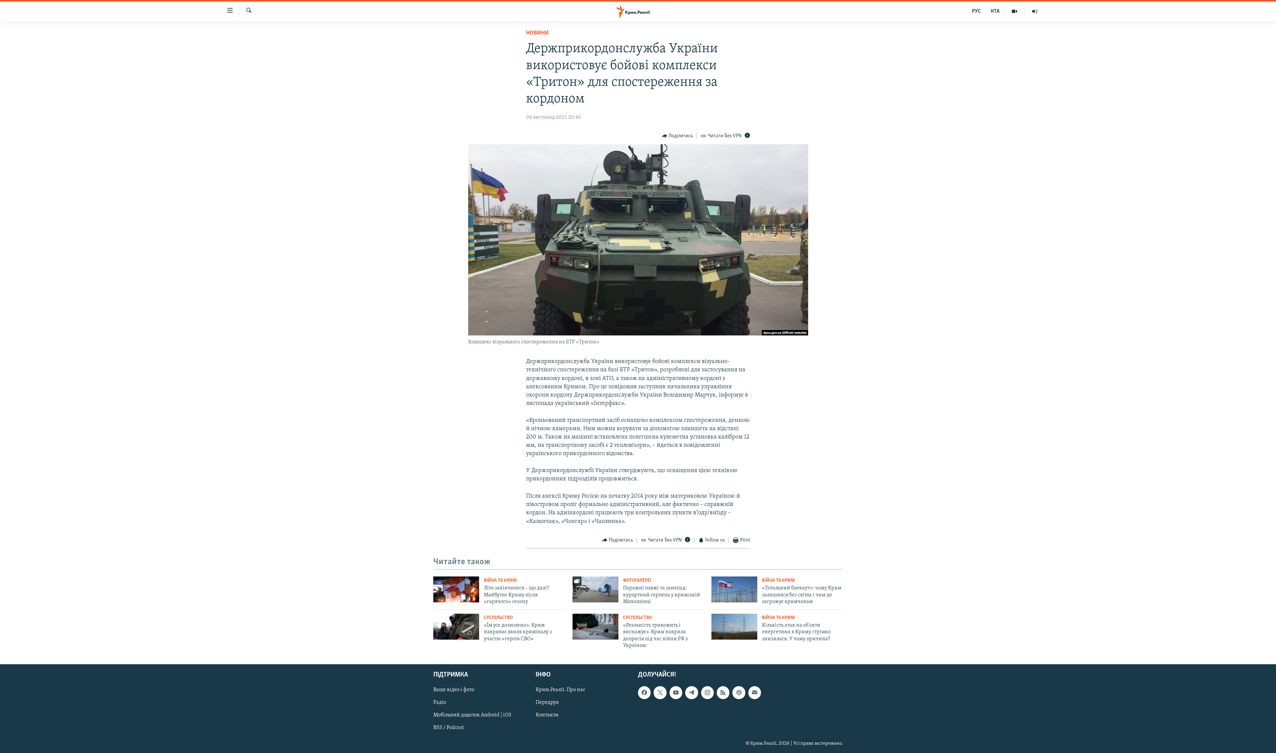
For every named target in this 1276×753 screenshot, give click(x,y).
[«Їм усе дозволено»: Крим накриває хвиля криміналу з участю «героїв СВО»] (456, 627)
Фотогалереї (637, 580)
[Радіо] (1035, 11)
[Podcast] (738, 693)
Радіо (439, 702)
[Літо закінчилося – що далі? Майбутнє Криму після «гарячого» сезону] (456, 589)
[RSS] (723, 693)
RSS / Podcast (448, 728)
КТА (995, 11)
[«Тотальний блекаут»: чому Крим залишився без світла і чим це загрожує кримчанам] (734, 589)
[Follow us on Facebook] (644, 693)
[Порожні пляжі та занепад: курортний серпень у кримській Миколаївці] (595, 589)
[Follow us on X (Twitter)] (660, 693)
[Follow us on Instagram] (707, 693)
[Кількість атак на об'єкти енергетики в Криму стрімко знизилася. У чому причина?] (734, 627)
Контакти (547, 715)
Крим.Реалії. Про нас (560, 690)
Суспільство (498, 617)
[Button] (677, 136)
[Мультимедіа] (1015, 11)
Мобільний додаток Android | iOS (472, 715)
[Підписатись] (754, 693)
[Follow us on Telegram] (691, 693)
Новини (537, 33)
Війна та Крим (500, 580)
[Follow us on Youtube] (676, 693)
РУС (976, 11)
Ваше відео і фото (453, 690)
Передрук (547, 702)
